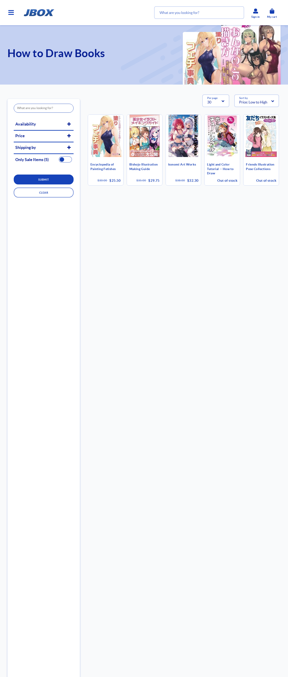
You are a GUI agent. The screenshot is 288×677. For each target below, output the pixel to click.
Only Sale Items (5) (32, 159)
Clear (43, 192)
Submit (43, 179)
